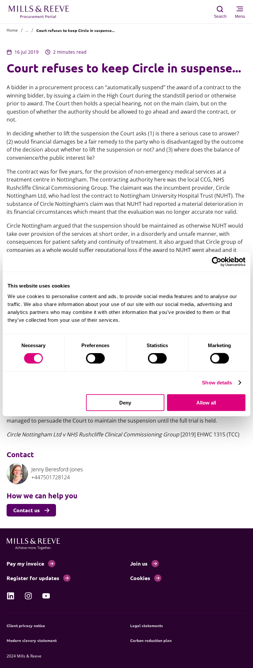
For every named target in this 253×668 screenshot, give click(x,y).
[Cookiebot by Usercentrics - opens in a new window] (216, 262)
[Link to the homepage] (42, 12)
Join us (139, 563)
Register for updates (33, 577)
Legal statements (146, 625)
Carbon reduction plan (151, 640)
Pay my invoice (25, 563)
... (26, 30)
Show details (217, 382)
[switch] (95, 358)
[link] (10, 596)
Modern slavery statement (32, 640)
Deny (125, 402)
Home (12, 30)
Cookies (140, 577)
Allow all (206, 402)
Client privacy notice (26, 625)
